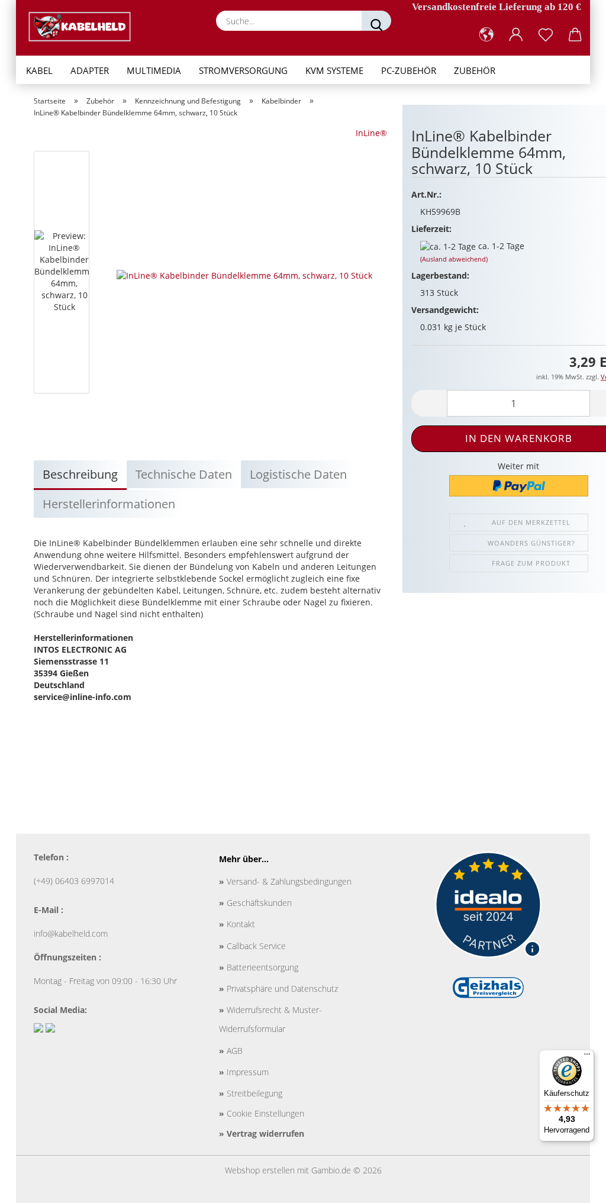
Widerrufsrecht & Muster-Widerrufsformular (270, 1019)
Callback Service (252, 946)
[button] (486, 35)
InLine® (371, 132)
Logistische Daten (298, 474)
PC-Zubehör (408, 70)
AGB (231, 1050)
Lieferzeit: (431, 228)
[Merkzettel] (545, 35)
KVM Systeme (334, 70)
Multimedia (154, 70)
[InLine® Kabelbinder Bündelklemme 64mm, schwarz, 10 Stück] (244, 274)
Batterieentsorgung (258, 967)
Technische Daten (184, 474)
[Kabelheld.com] (84, 26)
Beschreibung (80, 474)
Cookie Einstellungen (261, 1113)
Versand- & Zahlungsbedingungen (285, 881)
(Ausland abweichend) (454, 258)
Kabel (39, 70)
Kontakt (237, 924)
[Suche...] (376, 21)
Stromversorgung (243, 70)
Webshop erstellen (260, 1170)
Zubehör (474, 70)
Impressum (244, 1072)
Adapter (89, 70)
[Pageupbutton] (573, 1185)
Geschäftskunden (255, 902)
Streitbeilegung (250, 1093)
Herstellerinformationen (109, 504)
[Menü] (587, 1057)
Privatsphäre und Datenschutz (278, 988)
